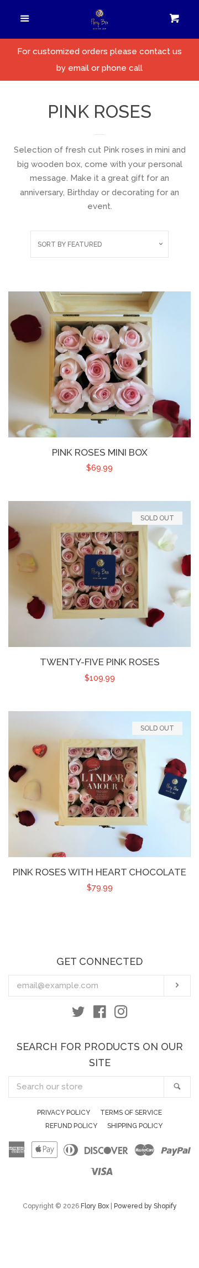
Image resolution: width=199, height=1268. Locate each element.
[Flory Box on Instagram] (121, 1014)
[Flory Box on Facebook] (100, 1014)
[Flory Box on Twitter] (78, 1014)
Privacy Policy (63, 1112)
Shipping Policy (135, 1126)
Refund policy (71, 1126)
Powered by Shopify (145, 1206)
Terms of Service (131, 1112)
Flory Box (95, 1206)
